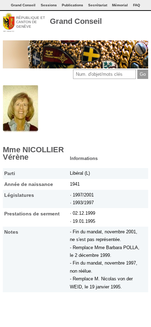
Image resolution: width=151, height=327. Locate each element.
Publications (72, 5)
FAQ (136, 5)
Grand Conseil (76, 21)
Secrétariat (97, 5)
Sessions (49, 5)
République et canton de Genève (30, 22)
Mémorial (120, 5)
